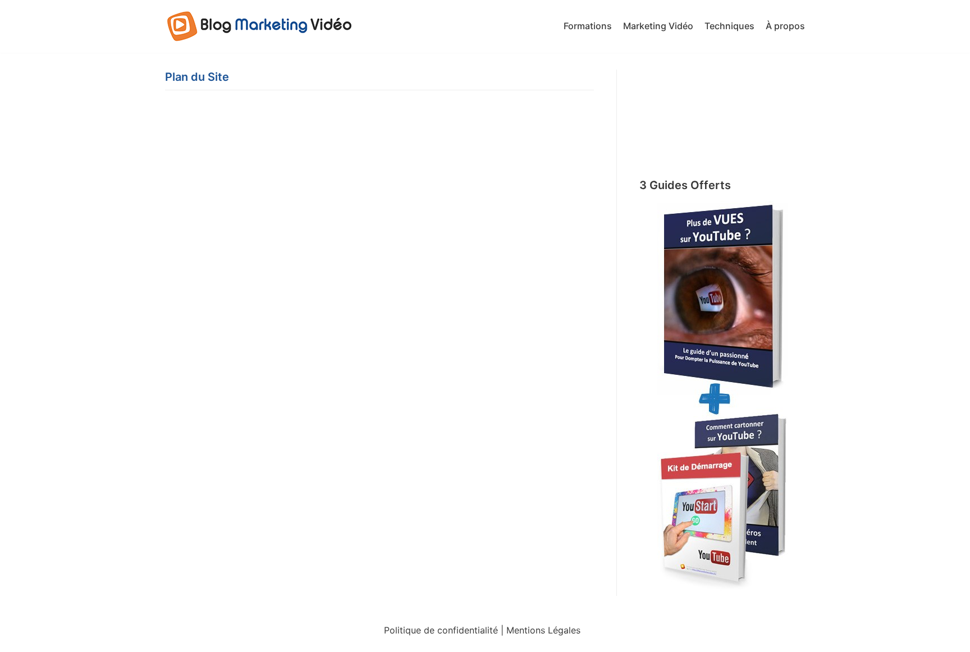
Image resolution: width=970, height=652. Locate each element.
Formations (588, 25)
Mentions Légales (543, 630)
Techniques (729, 25)
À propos (785, 25)
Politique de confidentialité (441, 630)
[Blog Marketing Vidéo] (260, 26)
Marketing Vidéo (658, 25)
